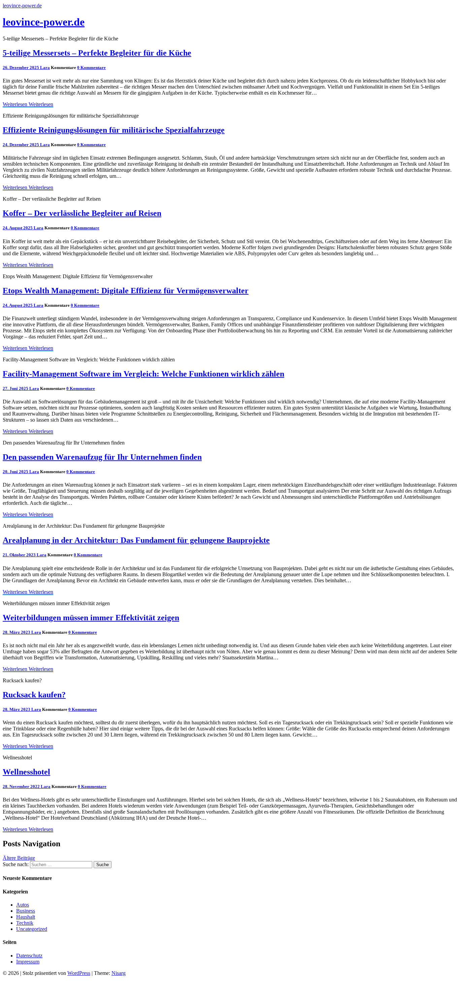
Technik (24, 923)
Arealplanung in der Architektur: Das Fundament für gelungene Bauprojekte (136, 540)
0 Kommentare (91, 67)
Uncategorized (31, 929)
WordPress (78, 973)
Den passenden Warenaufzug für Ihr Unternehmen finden (102, 457)
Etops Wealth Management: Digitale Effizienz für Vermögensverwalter (126, 290)
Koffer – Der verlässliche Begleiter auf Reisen (82, 213)
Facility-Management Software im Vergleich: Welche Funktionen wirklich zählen (143, 373)
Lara (45, 67)
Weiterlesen (28, 104)
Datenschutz (29, 955)
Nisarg (118, 973)
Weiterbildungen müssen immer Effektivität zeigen (91, 617)
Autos (22, 905)
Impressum (27, 961)
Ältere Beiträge (19, 858)
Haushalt (25, 917)
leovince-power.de (22, 5)
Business (25, 911)
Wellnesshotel (26, 771)
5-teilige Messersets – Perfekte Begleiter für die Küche (97, 52)
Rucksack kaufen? (34, 694)
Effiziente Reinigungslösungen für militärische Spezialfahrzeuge (114, 130)
